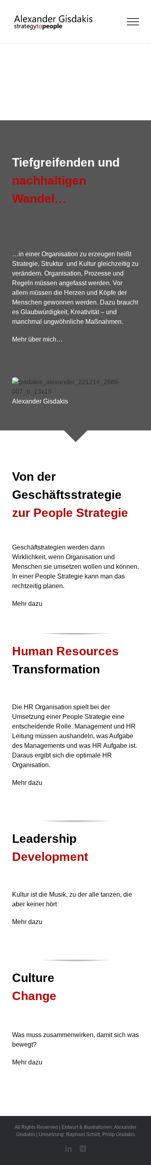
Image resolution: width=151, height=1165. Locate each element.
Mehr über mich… (37, 339)
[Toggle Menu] (133, 21)
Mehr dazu (27, 603)
